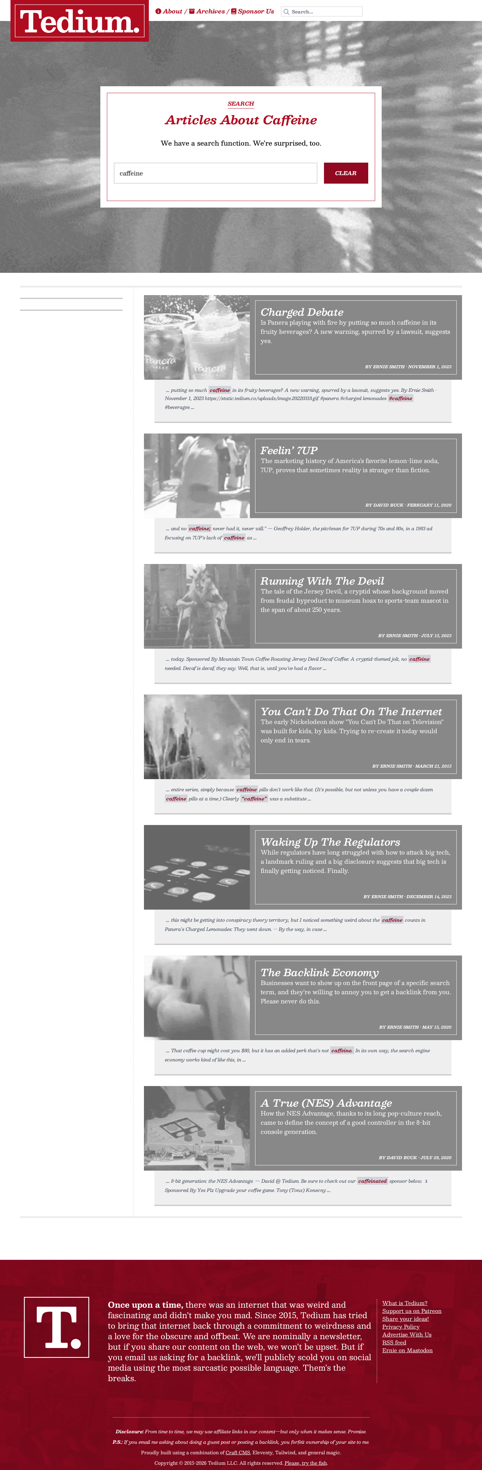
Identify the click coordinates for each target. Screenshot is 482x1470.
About (172, 11)
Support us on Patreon (412, 1310)
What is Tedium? (405, 1303)
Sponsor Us (256, 11)
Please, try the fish (306, 1463)
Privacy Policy (401, 1326)
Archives (211, 11)
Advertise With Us (407, 1334)
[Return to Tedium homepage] (79, 21)
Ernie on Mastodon (407, 1350)
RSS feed (394, 1342)
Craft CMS (238, 1452)
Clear (346, 173)
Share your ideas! (405, 1318)
